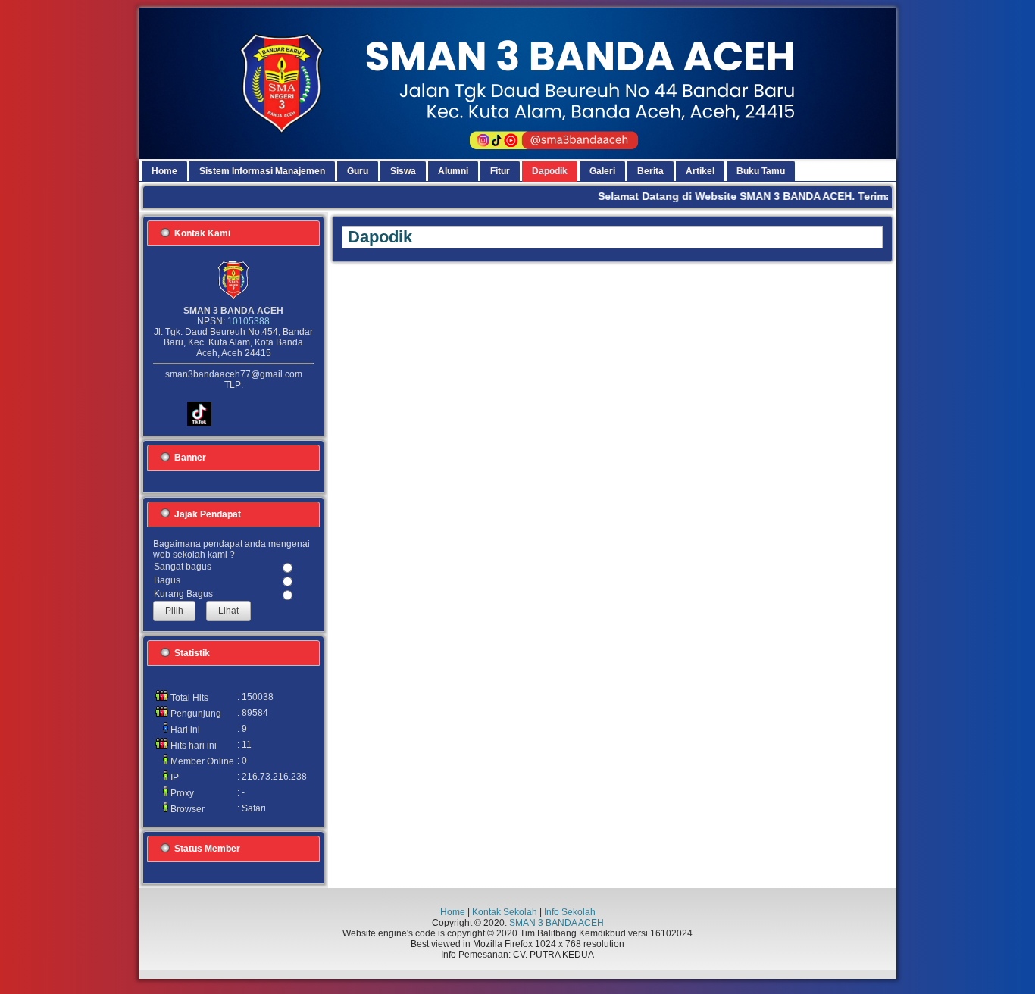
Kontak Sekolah (504, 912)
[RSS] (155, 948)
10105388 (248, 321)
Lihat (228, 610)
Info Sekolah (570, 912)
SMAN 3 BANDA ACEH (556, 922)
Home (452, 912)
